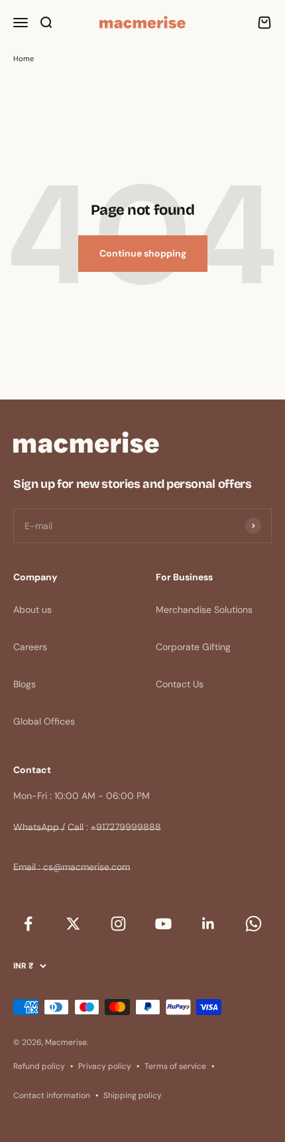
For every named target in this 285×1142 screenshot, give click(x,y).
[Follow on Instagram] (118, 924)
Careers (30, 647)
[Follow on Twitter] (72, 924)
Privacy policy (104, 1066)
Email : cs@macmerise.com (71, 867)
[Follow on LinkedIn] (208, 924)
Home (23, 58)
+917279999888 (126, 827)
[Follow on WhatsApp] (253, 924)
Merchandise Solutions (204, 610)
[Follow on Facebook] (27, 924)
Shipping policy (132, 1095)
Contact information (51, 1095)
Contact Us (179, 684)
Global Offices (44, 721)
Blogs (24, 684)
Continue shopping (142, 253)
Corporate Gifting (193, 647)
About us (32, 610)
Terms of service (175, 1066)
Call (76, 827)
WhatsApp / (39, 827)
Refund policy (39, 1066)
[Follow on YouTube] (163, 924)
